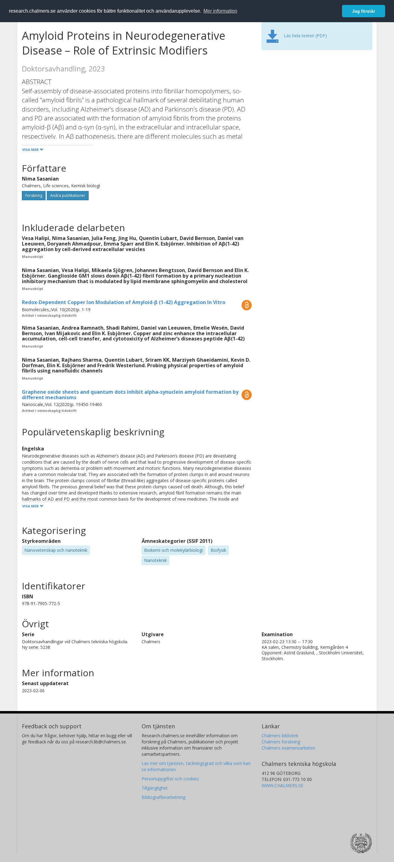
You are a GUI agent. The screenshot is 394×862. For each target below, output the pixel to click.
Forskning (33, 195)
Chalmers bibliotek (280, 735)
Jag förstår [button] (363, 11)
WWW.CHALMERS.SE (282, 785)
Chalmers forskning (281, 742)
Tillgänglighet (155, 788)
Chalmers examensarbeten (288, 748)
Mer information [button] (220, 11)
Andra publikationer (67, 195)
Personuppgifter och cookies (170, 779)
